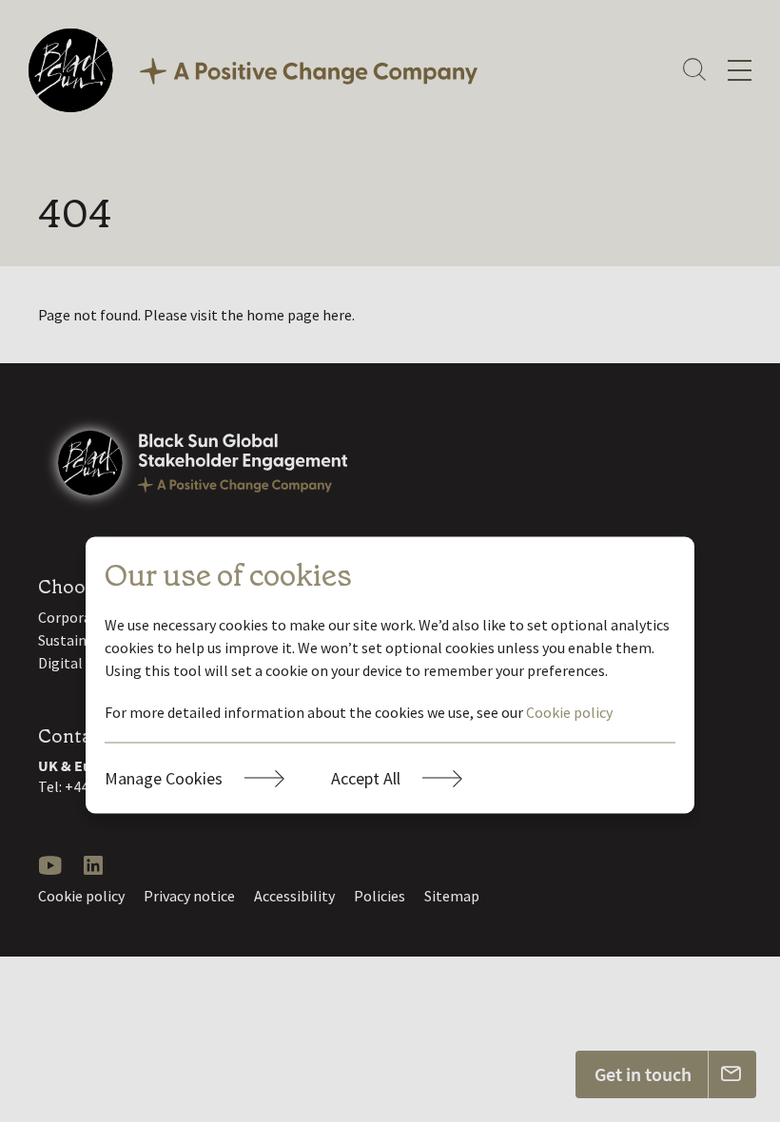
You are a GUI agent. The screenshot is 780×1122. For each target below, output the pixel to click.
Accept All (365, 778)
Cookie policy (569, 712)
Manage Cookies (164, 778)
